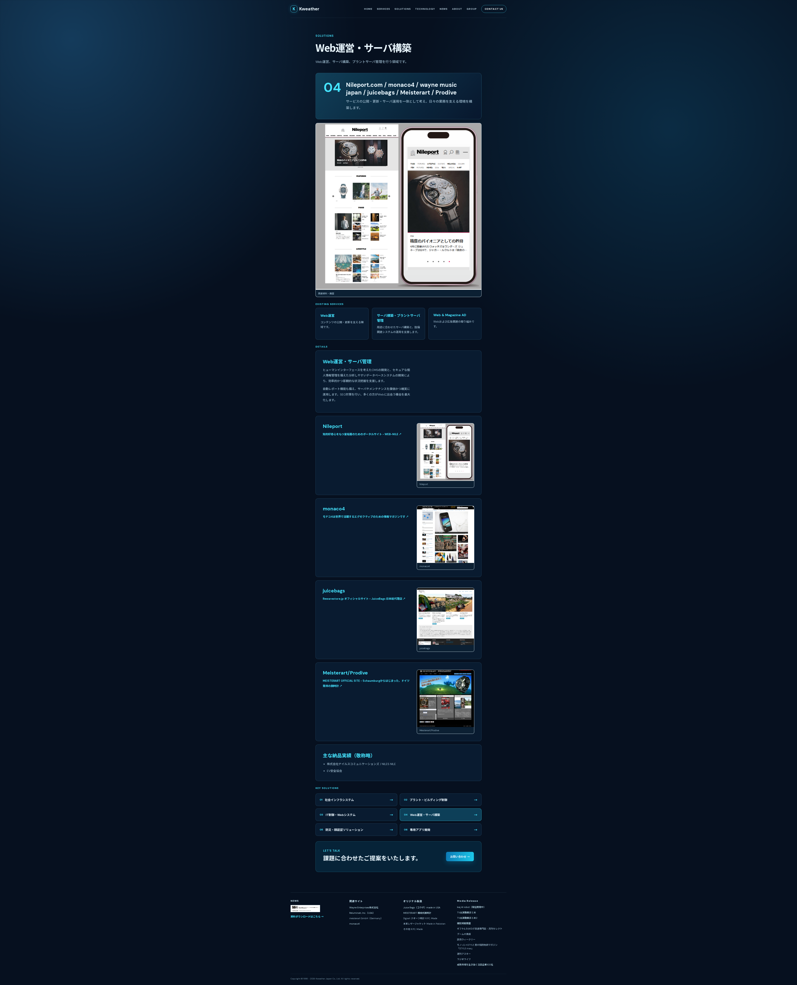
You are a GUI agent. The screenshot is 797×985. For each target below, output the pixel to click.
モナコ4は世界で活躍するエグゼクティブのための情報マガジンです (366, 516)
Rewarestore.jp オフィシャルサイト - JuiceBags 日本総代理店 (364, 599)
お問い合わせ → (460, 856)
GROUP (472, 9)
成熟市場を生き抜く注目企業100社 (475, 964)
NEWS (443, 9)
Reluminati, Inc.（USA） (362, 912)
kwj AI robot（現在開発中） (471, 907)
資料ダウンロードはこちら (307, 916)
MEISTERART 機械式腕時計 (417, 912)
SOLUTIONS (403, 9)
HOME (368, 9)
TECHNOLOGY (425, 9)
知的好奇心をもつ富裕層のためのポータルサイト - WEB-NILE (362, 434)
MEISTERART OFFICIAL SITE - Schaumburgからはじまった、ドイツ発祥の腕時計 (366, 683)
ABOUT (457, 9)
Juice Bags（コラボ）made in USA (421, 907)
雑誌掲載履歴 (464, 923)
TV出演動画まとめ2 (467, 917)
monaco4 (354, 923)
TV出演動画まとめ (466, 912)
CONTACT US (494, 9)
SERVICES (383, 9)
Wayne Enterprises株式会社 (363, 907)
